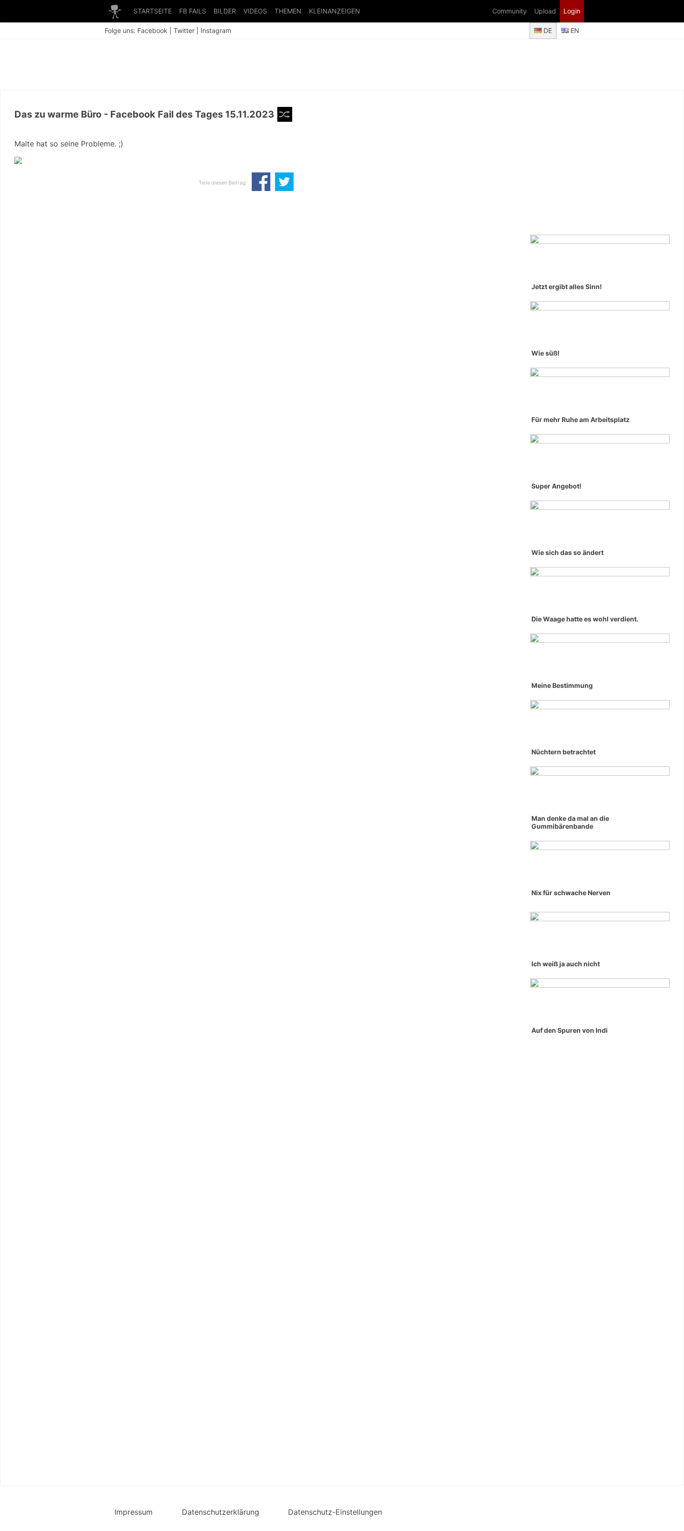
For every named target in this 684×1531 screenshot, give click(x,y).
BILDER (225, 11)
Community (509, 11)
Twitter (184, 30)
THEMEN (288, 11)
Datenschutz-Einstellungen (335, 1512)
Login (571, 11)
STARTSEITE (153, 11)
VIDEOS (255, 11)
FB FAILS (192, 11)
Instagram (216, 30)
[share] (261, 182)
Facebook (152, 30)
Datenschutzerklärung (220, 1512)
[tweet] (284, 182)
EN (574, 30)
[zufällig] (284, 114)
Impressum (133, 1512)
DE (547, 30)
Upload (545, 11)
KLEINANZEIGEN (334, 11)
